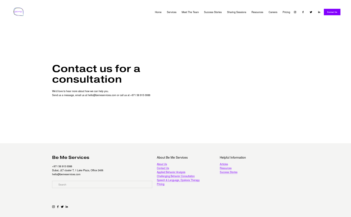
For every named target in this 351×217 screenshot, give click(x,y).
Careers (273, 12)
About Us (162, 164)
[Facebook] (303, 12)
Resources (257, 12)
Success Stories (213, 12)
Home (158, 12)
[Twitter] (311, 12)
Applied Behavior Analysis (171, 172)
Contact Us (332, 12)
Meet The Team (190, 12)
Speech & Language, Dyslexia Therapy (178, 180)
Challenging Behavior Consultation (176, 176)
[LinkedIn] (319, 12)
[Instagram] (295, 12)
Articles (224, 164)
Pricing (286, 12)
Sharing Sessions (236, 12)
